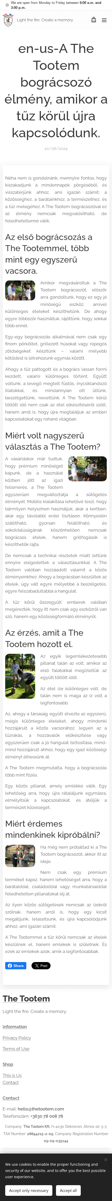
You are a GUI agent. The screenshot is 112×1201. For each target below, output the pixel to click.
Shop (8, 1064)
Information (15, 1026)
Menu (104, 20)
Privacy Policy (17, 1037)
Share (19, 966)
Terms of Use (16, 1048)
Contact (11, 1082)
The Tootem (26, 998)
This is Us (12, 1075)
